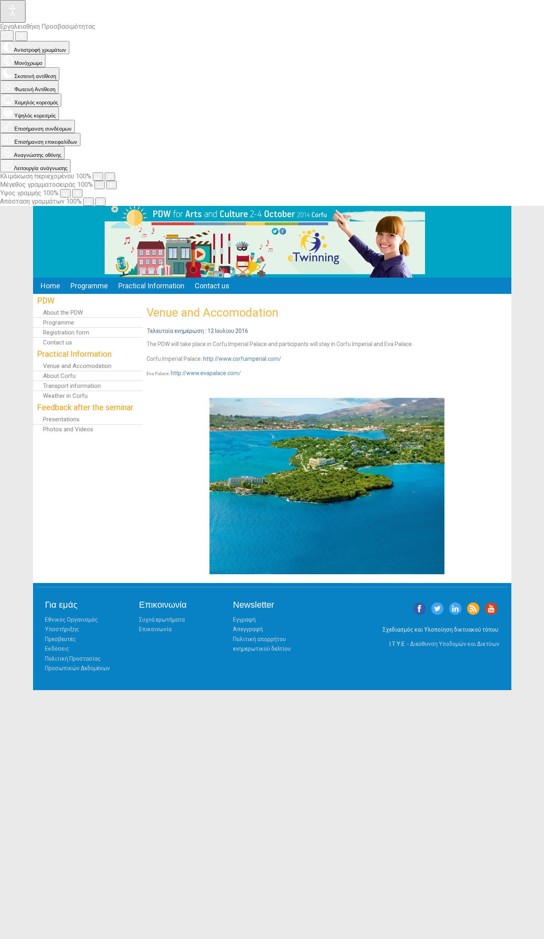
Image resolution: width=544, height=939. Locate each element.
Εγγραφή (244, 619)
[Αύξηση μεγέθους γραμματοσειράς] (111, 185)
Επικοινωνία (155, 629)
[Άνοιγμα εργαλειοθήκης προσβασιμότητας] (12, 11)
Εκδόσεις (57, 649)
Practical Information (151, 286)
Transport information (72, 385)
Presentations (61, 419)
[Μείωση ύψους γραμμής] (65, 193)
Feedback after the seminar (85, 407)
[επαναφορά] (7, 35)
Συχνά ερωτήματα (162, 619)
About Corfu (59, 376)
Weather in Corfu (65, 395)
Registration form (66, 332)
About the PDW (63, 312)
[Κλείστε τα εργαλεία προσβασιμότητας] (21, 36)
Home (50, 286)
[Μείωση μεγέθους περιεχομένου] (98, 176)
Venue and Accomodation (77, 366)
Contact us (212, 286)
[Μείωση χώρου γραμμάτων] (88, 202)
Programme (89, 286)
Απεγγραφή (248, 629)
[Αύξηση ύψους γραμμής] (77, 193)
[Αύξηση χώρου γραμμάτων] (100, 202)
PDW (46, 300)
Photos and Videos (68, 429)
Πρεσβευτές (60, 639)
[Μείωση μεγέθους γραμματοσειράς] (99, 185)
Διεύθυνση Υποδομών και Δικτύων (454, 644)
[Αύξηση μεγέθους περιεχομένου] (110, 176)
